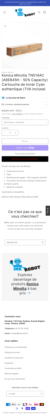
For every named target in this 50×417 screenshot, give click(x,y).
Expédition (9, 363)
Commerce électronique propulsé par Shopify (31, 412)
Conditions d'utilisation (14, 358)
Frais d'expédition (17, 114)
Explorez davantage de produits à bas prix (24, 284)
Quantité (5, 128)
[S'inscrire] (40, 393)
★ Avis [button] (48, 211)
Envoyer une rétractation (15, 379)
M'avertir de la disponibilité (25, 159)
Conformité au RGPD (13, 368)
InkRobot (12, 412)
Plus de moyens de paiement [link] (25, 153)
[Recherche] (42, 242)
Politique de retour (12, 352)
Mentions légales (11, 374)
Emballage (6, 118)
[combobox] (25, 242)
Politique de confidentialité (16, 347)
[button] (4, 12)
